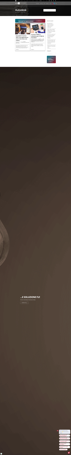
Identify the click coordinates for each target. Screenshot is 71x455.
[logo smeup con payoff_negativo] (20, 2)
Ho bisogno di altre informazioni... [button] (63, 444)
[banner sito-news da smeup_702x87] (30, 19)
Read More (17, 49)
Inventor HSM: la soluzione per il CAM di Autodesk (37, 36)
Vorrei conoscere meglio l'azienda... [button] (64, 447)
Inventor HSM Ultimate (34, 40)
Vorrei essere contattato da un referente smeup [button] (64, 441)
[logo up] (15, 0)
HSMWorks (39, 39)
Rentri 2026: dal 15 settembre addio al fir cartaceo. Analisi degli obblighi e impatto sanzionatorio (50, 25)
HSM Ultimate (36, 39)
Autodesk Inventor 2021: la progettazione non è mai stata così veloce (22, 38)
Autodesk (24, 41)
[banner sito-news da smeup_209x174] (51, 56)
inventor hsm (42, 39)
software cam (32, 41)
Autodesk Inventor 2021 (24, 42)
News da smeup (18, 12)
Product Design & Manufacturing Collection (37, 40)
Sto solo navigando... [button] (63, 449)
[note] (64, 432)
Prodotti (22, 12)
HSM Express (32, 39)
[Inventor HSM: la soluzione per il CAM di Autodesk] (38, 28)
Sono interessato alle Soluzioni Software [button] (63, 435)
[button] (56, 3)
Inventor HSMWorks (39, 40)
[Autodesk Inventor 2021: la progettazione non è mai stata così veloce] (22, 28)
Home (16, 12)
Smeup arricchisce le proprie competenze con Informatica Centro (51, 46)
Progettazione (17, 42)
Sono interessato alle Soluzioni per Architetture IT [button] (64, 438)
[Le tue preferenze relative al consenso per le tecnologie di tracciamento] (1, 453)
